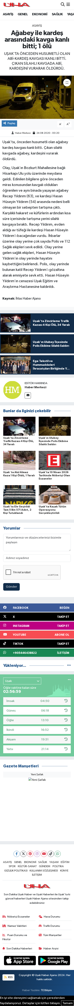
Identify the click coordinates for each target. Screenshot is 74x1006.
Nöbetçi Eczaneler (18, 916)
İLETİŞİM (37, 874)
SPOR (12, 866)
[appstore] (20, 961)
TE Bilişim (46, 990)
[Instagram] (37, 854)
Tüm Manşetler (52, 935)
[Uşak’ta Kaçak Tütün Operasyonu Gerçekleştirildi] (55, 494)
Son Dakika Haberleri (19, 948)
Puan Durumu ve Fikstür (14, 937)
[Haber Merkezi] (12, 389)
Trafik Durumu (51, 926)
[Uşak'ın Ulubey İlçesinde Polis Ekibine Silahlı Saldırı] (55, 426)
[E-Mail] (28, 395)
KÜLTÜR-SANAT (27, 866)
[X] (23, 854)
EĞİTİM (65, 862)
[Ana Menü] (68, 4)
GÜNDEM (44, 866)
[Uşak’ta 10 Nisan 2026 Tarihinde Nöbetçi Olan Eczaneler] (55, 460)
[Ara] (63, 4)
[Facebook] (16, 854)
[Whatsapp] (57, 854)
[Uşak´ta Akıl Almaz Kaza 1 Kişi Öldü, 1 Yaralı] (19, 460)
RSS (10, 977)
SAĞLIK (57, 14)
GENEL (23, 14)
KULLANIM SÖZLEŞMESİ (44, 870)
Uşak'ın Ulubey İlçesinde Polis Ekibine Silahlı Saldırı (53, 441)
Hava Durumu (52, 916)
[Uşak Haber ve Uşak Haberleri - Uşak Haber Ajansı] (16, 5)
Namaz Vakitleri (17, 926)
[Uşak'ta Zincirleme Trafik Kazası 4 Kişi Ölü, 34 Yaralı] (19, 426)
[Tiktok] (51, 854)
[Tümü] (69, 665)
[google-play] (54, 961)
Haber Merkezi (23, 133)
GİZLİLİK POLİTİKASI (16, 870)
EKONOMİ (39, 14)
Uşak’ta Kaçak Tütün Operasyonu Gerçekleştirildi (52, 509)
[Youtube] (44, 854)
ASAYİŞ (8, 14)
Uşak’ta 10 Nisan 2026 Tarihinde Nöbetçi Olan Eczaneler (54, 475)
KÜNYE (64, 870)
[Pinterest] (30, 854)
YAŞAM (54, 862)
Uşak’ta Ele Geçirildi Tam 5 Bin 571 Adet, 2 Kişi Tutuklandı (17, 509)
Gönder (11, 586)
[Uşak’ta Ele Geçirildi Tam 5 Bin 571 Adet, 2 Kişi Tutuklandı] (19, 494)
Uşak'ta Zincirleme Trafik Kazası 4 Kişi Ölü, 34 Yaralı (18, 441)
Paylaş (11, 123)
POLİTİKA (58, 866)
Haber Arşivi (50, 948)
